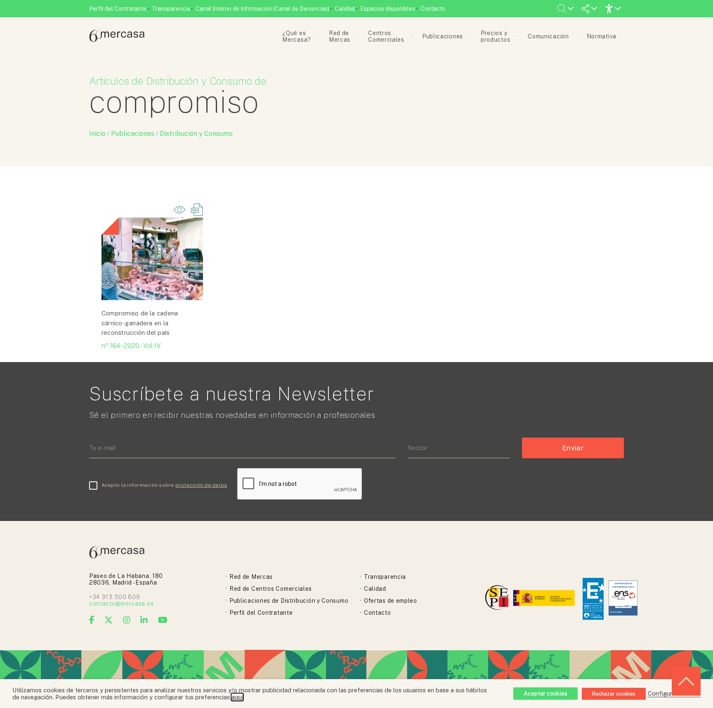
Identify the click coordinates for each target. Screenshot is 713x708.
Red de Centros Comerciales (270, 588)
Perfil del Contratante (117, 8)
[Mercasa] (116, 40)
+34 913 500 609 (114, 597)
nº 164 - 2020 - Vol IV (131, 346)
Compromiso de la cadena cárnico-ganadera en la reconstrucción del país (140, 323)
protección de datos (201, 485)
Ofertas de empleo (390, 600)
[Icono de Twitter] (108, 620)
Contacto (432, 8)
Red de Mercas (251, 576)
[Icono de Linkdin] (144, 620)
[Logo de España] (545, 599)
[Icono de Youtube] (163, 620)
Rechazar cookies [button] (613, 694)
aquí (237, 697)
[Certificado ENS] (623, 598)
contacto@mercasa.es (121, 603)
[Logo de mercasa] (498, 598)
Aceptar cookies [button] (545, 693)
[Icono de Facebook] (92, 620)
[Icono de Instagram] (127, 620)
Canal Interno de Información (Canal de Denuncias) (262, 8)
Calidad (345, 8)
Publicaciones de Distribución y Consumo (288, 600)
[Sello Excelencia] (593, 599)
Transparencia (171, 8)
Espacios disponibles (387, 8)
